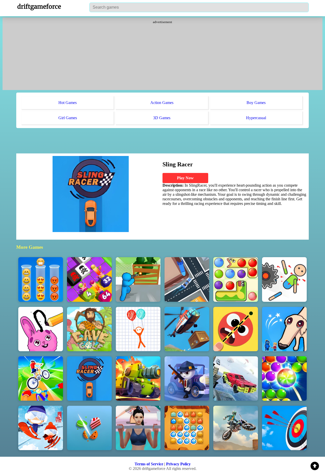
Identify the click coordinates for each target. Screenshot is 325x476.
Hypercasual (256, 118)
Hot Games (67, 102)
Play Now (185, 178)
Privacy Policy (178, 464)
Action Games (161, 102)
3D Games (161, 118)
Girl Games (67, 118)
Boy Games (256, 102)
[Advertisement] (162, 55)
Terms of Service (149, 464)
